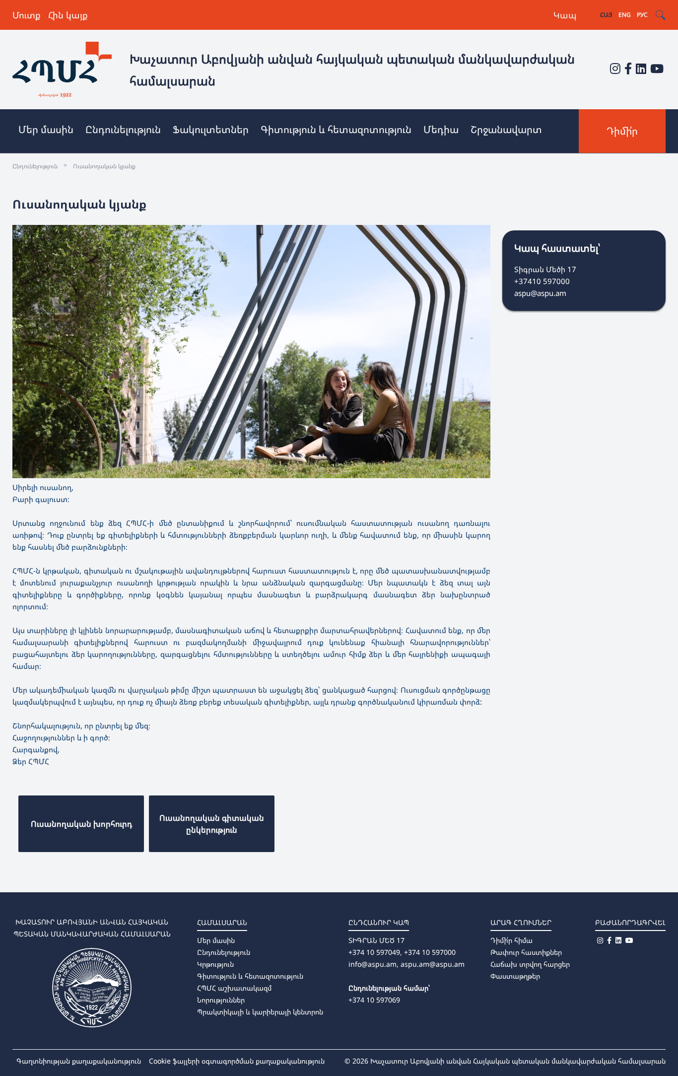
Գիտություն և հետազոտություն (250, 976)
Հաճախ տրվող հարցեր (530, 964)
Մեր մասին (216, 940)
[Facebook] (628, 68)
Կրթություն (215, 964)
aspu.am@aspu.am (433, 964)
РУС (642, 14)
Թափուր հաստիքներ (526, 952)
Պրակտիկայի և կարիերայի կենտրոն (260, 1011)
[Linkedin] (641, 68)
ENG (624, 14)
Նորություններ (221, 999)
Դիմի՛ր (622, 131)
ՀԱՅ (606, 14)
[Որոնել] (660, 15)
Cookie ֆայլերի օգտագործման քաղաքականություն (237, 1061)
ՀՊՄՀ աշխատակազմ (234, 988)
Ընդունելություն (223, 952)
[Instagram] (615, 68)
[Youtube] (657, 68)
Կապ (565, 15)
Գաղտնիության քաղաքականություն (78, 1061)
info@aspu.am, (373, 964)
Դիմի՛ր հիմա (511, 940)
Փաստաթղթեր (515, 976)
